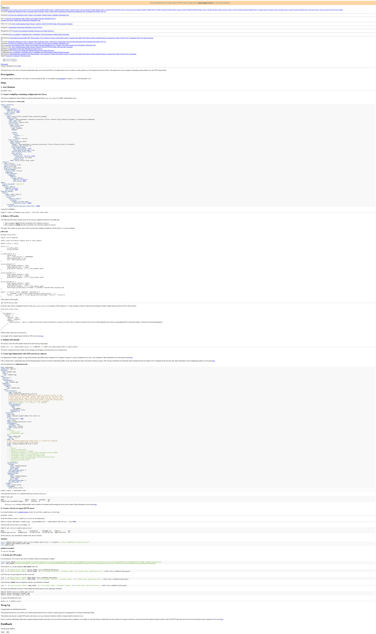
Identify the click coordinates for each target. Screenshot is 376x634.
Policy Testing (49, 11)
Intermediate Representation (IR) (20, 38)
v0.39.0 (194, 10)
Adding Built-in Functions (61, 34)
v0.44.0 (169, 10)
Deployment (21, 27)
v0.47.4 (154, 10)
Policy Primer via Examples (32, 15)
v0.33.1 (225, 10)
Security (34, 27)
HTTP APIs (48, 24)
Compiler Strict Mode (75, 38)
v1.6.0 (4, 10)
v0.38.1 (199, 10)
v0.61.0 (82, 10)
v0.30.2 (240, 10)
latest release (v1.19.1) (205, 3)
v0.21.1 (286, 10)
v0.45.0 (164, 10)
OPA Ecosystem (142, 38)
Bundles (31, 31)
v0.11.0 (337, 10)
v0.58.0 (98, 10)
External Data (71, 11)
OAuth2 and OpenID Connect (59, 38)
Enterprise (150, 38)
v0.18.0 (301, 10)
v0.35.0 (215, 10)
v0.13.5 (327, 10)
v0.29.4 (245, 10)
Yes (3, 632)
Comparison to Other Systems (115, 38)
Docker (32, 24)
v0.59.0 (92, 10)
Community (16, 56)
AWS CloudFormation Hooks (20, 24)
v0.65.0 (62, 10)
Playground (4, 64)
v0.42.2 (179, 10)
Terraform (69, 24)
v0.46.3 (159, 10)
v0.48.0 (148, 10)
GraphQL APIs (40, 24)
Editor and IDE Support (98, 38)
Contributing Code (38, 34)
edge (341, 10)
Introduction (11, 11)
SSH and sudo (61, 24)
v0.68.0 (47, 10)
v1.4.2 (15, 10)
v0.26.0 (260, 10)
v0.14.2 (322, 10)
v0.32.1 (230, 10)
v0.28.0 (250, 10)
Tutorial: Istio (18, 20)
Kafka (55, 24)
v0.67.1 (52, 10)
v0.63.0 (72, 10)
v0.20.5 (291, 10)
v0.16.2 (311, 10)
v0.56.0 (108, 10)
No (8, 632)
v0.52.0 (128, 10)
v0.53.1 (123, 10)
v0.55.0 (113, 10)
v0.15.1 (317, 10)
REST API (99, 11)
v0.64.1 (67, 10)
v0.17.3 (306, 10)
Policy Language (28, 11)
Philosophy (19, 11)
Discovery (51, 31)
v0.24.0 (271, 10)
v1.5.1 (11, 10)
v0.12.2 (332, 10)
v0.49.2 (143, 10)
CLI (104, 11)
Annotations (132, 38)
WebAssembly (35, 38)
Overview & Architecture (16, 15)
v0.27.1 (255, 10)
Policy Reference (39, 11)
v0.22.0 (281, 10)
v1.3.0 (19, 10)
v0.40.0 (189, 10)
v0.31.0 (235, 10)
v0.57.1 (103, 10)
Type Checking (44, 38)
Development (48, 34)
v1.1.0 (28, 10)
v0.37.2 (204, 10)
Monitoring (28, 27)
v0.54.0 (118, 10)
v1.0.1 (32, 10)
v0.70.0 (36, 10)
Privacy (40, 27)
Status (45, 31)
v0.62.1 (77, 10)
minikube (62, 78)
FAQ (126, 38)
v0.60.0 (87, 10)
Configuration (12, 27)
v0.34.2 (220, 10)
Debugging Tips (64, 15)
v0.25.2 (266, 10)
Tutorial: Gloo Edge (7, 20)
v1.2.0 (23, 10)
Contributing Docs (26, 34)
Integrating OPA (81, 11)
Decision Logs (38, 31)
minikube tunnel (23, 512)
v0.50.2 (138, 10)
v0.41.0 (184, 10)
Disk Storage (87, 38)
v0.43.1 (174, 10)
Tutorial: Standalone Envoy (47, 18)
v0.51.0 (133, 10)
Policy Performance (60, 11)
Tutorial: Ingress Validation (50, 15)
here (42, 336)
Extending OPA (91, 11)
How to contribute (14, 34)
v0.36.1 (210, 10)
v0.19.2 (296, 10)
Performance (26, 20)
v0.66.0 (57, 10)
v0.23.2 (276, 10)
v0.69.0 (42, 10)
